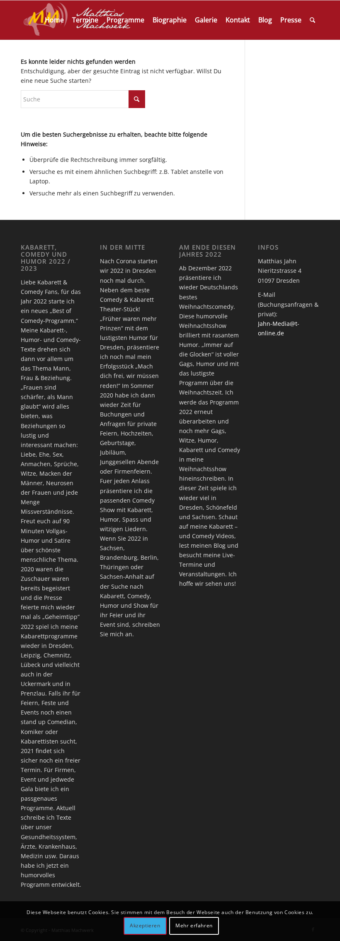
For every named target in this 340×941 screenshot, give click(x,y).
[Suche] (312, 20)
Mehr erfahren (194, 925)
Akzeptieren (145, 925)
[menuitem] (54, 20)
